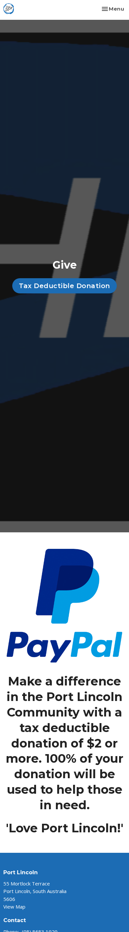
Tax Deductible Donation (64, 286)
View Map (14, 906)
